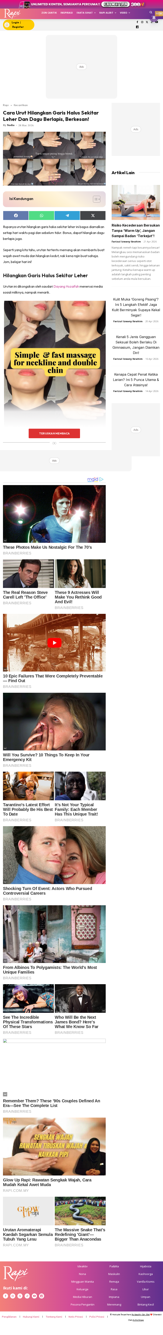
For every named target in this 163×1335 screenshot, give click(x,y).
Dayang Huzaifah (66, 286)
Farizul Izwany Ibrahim (126, 241)
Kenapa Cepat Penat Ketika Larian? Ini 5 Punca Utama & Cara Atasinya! (136, 379)
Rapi (6, 105)
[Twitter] (147, 22)
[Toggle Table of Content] (94, 199)
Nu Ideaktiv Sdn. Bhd (141, 1314)
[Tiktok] (151, 22)
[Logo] (12, 13)
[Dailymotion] (137, 27)
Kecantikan (21, 105)
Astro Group (138, 1320)
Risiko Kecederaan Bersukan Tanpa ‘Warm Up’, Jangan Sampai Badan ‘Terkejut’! (136, 230)
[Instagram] (142, 22)
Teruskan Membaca (54, 433)
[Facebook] (137, 22)
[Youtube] (156, 22)
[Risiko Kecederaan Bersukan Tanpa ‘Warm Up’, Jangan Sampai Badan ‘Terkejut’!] (136, 202)
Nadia (10, 125)
